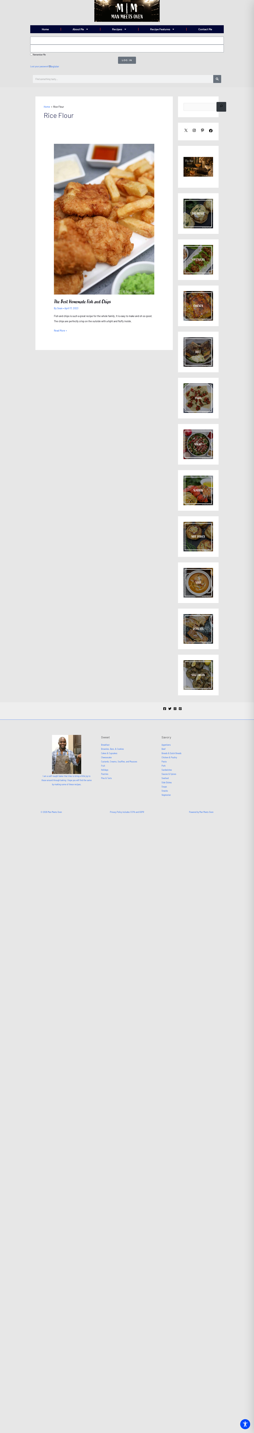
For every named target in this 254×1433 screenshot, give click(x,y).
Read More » (60, 330)
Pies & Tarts (106, 778)
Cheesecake (106, 757)
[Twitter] (169, 708)
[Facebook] (164, 708)
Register (54, 66)
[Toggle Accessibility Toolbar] (245, 1424)
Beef (164, 749)
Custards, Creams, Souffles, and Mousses (119, 761)
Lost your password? (40, 66)
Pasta (164, 761)
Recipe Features (160, 29)
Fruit (103, 765)
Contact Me (205, 29)
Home (45, 29)
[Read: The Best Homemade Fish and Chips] (104, 218)
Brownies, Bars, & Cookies (112, 749)
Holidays (104, 769)
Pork (164, 765)
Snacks (165, 790)
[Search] (217, 79)
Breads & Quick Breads (171, 753)
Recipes (117, 29)
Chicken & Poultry (169, 757)
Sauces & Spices (169, 774)
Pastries (104, 774)
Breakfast (105, 744)
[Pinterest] (180, 708)
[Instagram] (175, 708)
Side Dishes (167, 782)
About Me (78, 29)
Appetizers (166, 744)
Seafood (165, 778)
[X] (186, 131)
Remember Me (39, 54)
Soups (164, 786)
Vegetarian (166, 794)
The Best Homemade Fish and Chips (82, 301)
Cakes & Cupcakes (109, 753)
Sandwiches (167, 769)
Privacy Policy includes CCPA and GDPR (127, 812)
